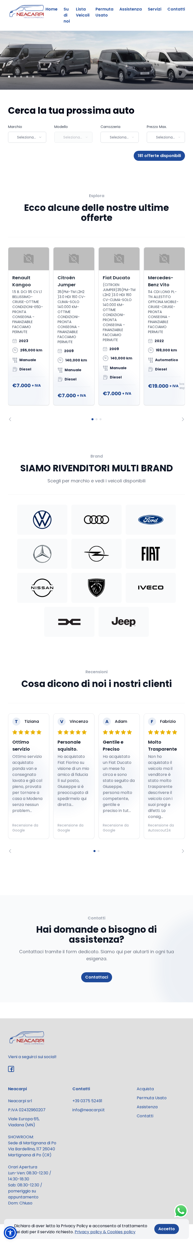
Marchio (15, 126)
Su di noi (67, 15)
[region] (96, 334)
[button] (10, 1232)
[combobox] (27, 137)
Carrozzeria (110, 126)
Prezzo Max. (157, 126)
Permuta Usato (104, 12)
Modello (61, 126)
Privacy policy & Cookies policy (105, 1232)
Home (51, 9)
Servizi (154, 9)
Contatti (176, 9)
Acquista (145, 1089)
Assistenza (130, 9)
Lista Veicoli (82, 12)
